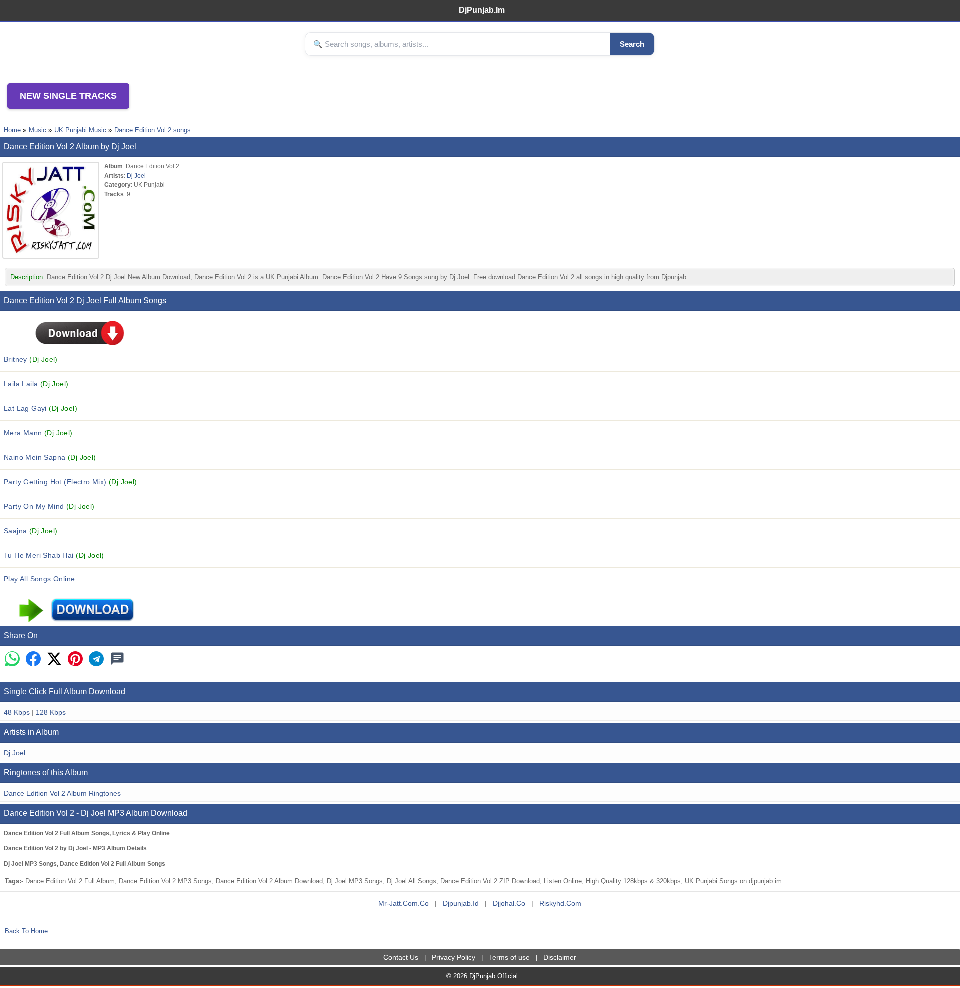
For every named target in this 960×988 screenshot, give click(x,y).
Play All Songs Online (40, 579)
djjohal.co (509, 903)
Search (632, 44)
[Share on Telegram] (96, 659)
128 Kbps (51, 712)
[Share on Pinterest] (75, 659)
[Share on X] (54, 659)
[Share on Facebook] (33, 659)
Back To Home (26, 931)
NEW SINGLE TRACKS (68, 96)
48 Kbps (17, 712)
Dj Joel (136, 175)
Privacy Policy (454, 957)
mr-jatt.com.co (403, 903)
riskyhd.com (561, 903)
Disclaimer (560, 957)
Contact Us (401, 957)
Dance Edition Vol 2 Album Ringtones (62, 793)
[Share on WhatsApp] (12, 659)
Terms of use (509, 957)
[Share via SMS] (117, 659)
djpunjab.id (461, 903)
